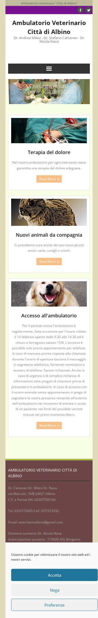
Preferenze (54, 605)
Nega (54, 590)
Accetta (54, 575)
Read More (47, 179)
